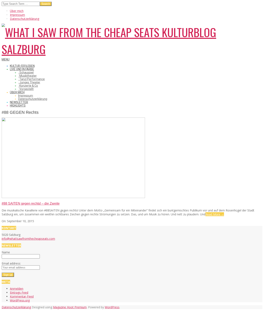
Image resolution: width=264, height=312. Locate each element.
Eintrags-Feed (19, 292)
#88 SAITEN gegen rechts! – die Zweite (31, 203)
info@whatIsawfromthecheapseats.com (28, 239)
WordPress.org (20, 300)
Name (6, 252)
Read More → (214, 214)
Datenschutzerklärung (16, 307)
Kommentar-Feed (22, 296)
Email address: (11, 263)
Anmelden (16, 289)
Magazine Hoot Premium (70, 307)
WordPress (112, 307)
